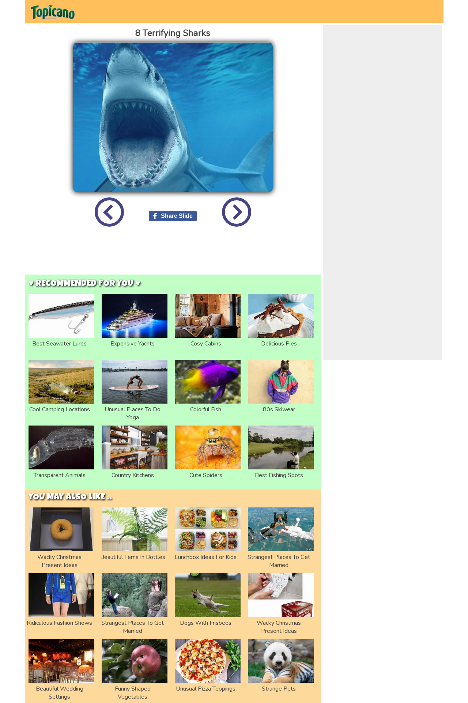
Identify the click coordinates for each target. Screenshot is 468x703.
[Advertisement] (173, 256)
